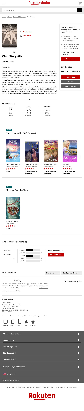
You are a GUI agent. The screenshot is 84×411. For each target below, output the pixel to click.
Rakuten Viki (10, 387)
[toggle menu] (4, 3)
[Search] (79, 10)
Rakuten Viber (20, 387)
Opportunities (8, 340)
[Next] (81, 157)
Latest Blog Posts (10, 347)
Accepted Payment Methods (14, 367)
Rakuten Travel (49, 387)
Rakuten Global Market (34, 387)
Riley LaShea (9, 61)
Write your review (56, 254)
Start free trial (70, 59)
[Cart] (79, 3)
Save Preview (27, 35)
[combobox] (52, 273)
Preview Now (27, 32)
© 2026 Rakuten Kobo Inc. (11, 380)
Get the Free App (9, 359)
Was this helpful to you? (72, 281)
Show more (43, 288)
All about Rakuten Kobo (12, 334)
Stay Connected (9, 353)
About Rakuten (72, 387)
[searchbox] (42, 10)
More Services (60, 387)
